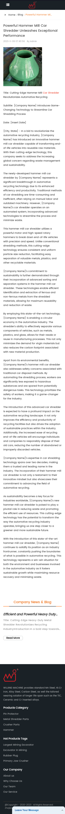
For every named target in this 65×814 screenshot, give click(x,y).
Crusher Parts (11, 724)
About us (8, 776)
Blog (20, 15)
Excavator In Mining (15, 750)
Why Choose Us (12, 781)
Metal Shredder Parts (16, 719)
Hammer (8, 730)
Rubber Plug (10, 755)
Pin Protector (11, 714)
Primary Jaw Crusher (15, 761)
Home (11, 15)
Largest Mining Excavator (18, 745)
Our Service (10, 792)
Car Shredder (51, 93)
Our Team (9, 787)
